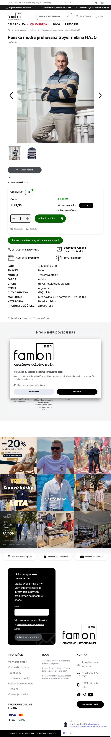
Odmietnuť (28, 379)
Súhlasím (77, 392)
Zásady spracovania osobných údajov (31, 385)
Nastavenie (34, 392)
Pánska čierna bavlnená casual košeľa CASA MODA (88, 734)
